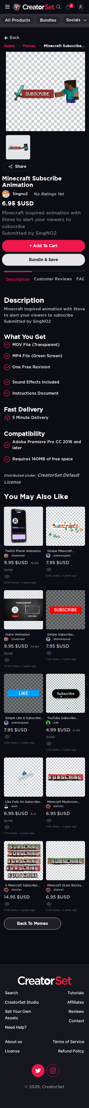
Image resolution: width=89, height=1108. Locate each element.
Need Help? (15, 1027)
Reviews (76, 1011)
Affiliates (75, 1002)
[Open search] (58, 6)
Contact (76, 1020)
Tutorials (75, 992)
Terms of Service (68, 1041)
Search (11, 992)
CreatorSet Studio (22, 1002)
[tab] (18, 279)
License (12, 1051)
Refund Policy (71, 1051)
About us (13, 1041)
